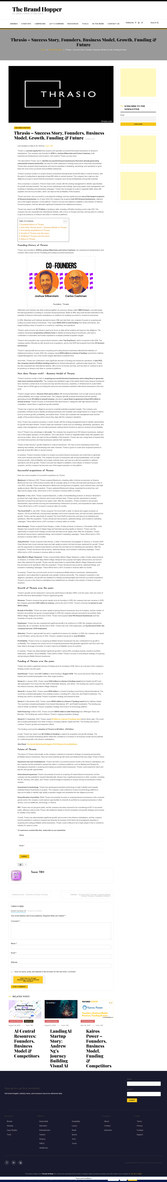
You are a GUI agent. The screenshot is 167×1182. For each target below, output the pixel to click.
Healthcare (43, 1148)
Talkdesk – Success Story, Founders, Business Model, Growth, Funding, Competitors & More (90, 895)
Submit (24, 856)
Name (14, 943)
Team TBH (49, 146)
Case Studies (12, 1130)
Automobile (43, 1121)
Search (153, 23)
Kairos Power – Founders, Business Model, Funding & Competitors (98, 1048)
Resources (73, 24)
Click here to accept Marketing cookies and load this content (28, 979)
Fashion (42, 1134)
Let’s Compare (56, 24)
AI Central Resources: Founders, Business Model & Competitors (26, 1043)
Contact (107, 1126)
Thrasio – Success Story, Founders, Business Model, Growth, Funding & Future (59, 135)
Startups (26, 24)
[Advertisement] (138, 82)
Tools (85, 24)
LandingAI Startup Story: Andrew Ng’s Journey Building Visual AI (61, 1048)
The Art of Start (136, 1174)
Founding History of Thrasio (32, 224)
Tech (74, 1139)
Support (140, 1134)
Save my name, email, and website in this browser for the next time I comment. (45, 972)
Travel (74, 1143)
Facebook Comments (34, 911)
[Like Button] (20, 864)
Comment (15, 921)
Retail (74, 1130)
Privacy (140, 1126)
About (106, 1121)
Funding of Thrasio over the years (35, 236)
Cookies (140, 1130)
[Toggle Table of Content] (64, 221)
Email (13, 953)
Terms (139, 1121)
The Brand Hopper (37, 9)
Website (14, 962)
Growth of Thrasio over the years (35, 233)
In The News (98, 24)
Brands (14, 24)
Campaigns (40, 24)
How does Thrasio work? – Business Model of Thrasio (44, 227)
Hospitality (76, 1121)
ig (20, 1162)
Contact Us (114, 24)
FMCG (41, 1143)
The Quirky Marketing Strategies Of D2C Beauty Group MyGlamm (52, 744)
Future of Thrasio (28, 239)
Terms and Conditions (83, 1178)
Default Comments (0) (18, 911)
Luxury (74, 1126)
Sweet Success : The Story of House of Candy (30, 895)
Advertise (108, 1130)
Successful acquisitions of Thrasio (35, 230)
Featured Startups (22, 128)
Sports (74, 1134)
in (13, 1162)
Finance (42, 1139)
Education (43, 1126)
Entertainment (44, 1130)
